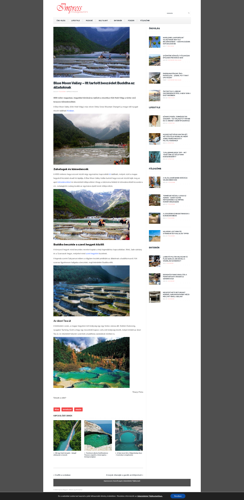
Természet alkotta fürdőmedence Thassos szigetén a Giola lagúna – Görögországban (96, 455)
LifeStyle (75, 21)
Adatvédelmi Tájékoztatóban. (150, 496)
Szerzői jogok (117, 481)
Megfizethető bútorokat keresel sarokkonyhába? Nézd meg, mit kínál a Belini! (176, 294)
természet (67, 409)
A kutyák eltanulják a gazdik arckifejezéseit (124, 475)
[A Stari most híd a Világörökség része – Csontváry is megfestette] (129, 450)
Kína (57, 409)
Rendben (178, 496)
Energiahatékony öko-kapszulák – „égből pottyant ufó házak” (176, 76)
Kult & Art (103, 21)
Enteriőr (118, 21)
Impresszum (108, 481)
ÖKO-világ (61, 21)
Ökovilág (154, 28)
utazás (78, 409)
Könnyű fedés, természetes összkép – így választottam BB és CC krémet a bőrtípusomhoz (176, 119)
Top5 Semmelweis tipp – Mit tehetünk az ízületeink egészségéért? (174, 155)
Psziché (89, 21)
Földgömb (145, 21)
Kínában (70, 111)
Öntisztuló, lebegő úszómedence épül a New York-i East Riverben (176, 93)
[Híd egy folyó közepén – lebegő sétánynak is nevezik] (67, 450)
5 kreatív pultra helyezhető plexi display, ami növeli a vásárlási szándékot (175, 259)
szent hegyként (92, 253)
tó (110, 174)
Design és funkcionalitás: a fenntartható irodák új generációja (175, 277)
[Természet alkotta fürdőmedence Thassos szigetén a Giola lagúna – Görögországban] (98, 450)
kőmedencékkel (64, 182)
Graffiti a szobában (63, 475)
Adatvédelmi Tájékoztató (132, 481)
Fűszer (131, 21)
